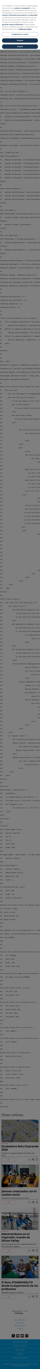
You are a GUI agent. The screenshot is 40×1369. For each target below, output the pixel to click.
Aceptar (20, 46)
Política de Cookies (25, 29)
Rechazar (20, 40)
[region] (20, 25)
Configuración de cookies (20, 34)
